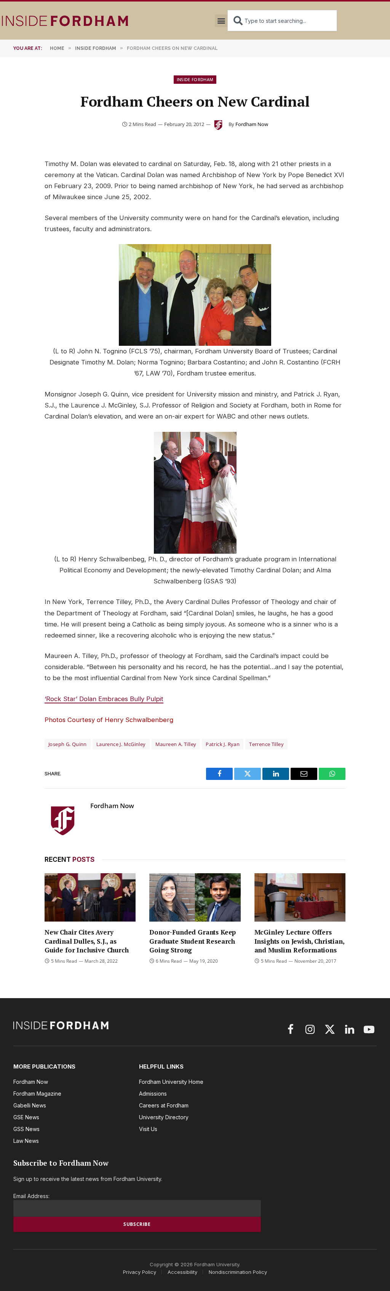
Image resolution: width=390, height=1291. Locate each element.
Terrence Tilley (266, 744)
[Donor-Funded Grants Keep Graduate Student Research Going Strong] (194, 897)
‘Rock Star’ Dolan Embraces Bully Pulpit (104, 699)
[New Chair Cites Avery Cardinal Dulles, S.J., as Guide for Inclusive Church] (90, 897)
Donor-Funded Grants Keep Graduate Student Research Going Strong (192, 941)
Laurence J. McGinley (121, 744)
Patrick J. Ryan (223, 744)
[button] (221, 20)
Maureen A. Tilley (176, 744)
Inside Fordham (195, 79)
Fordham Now (251, 124)
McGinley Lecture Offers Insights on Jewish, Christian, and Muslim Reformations (299, 941)
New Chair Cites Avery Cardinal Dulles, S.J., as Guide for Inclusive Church (87, 941)
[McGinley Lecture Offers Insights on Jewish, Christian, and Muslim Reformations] (299, 897)
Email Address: (31, 1196)
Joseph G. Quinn (67, 744)
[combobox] (282, 20)
